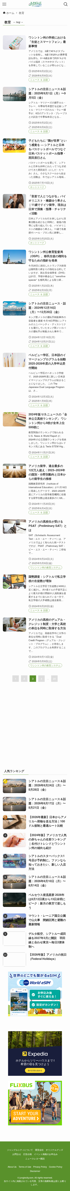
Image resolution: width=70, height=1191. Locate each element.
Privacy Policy (40, 1166)
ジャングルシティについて (20, 1149)
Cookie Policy (55, 1166)
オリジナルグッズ (54, 1149)
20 (54, 678)
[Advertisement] (35, 727)
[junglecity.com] (35, 4)
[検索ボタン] (65, 4)
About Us (12, 1166)
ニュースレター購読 (35, 1158)
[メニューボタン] (4, 4)
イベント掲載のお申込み (46, 1154)
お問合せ (16, 1154)
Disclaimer (35, 1171)
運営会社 (39, 1149)
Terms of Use (25, 1166)
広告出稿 (27, 1154)
